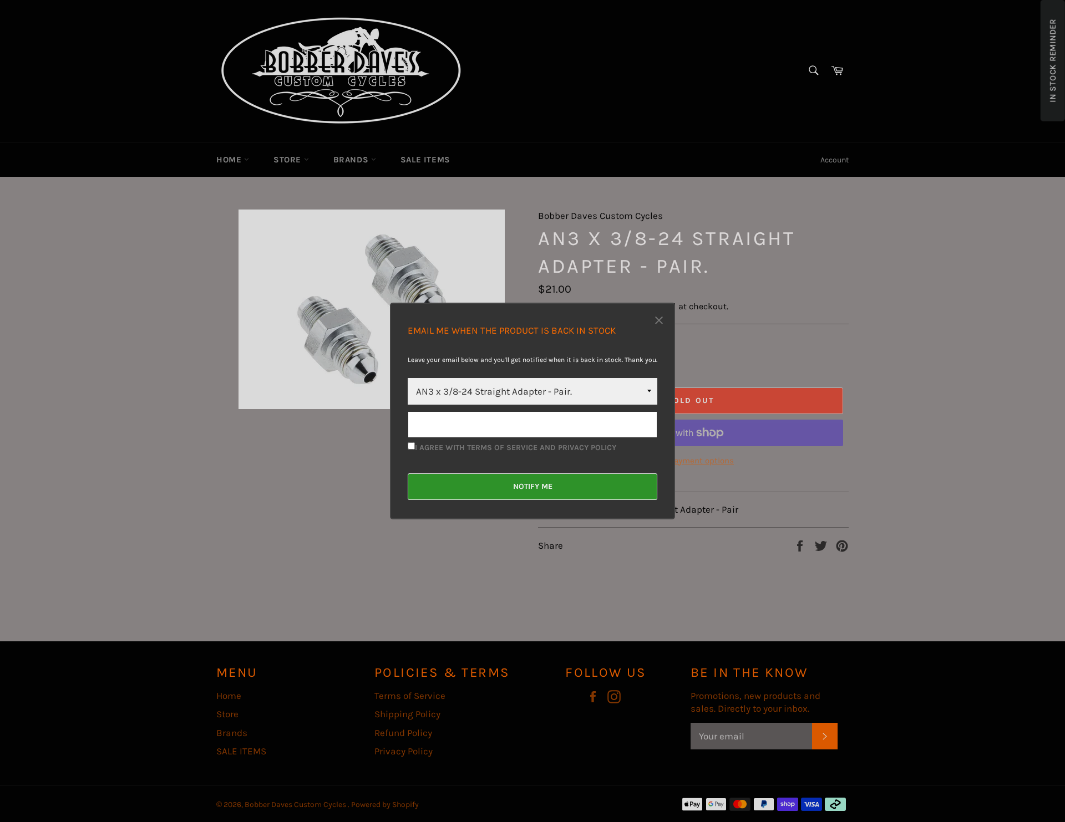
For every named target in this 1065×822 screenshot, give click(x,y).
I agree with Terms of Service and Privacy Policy (515, 447)
